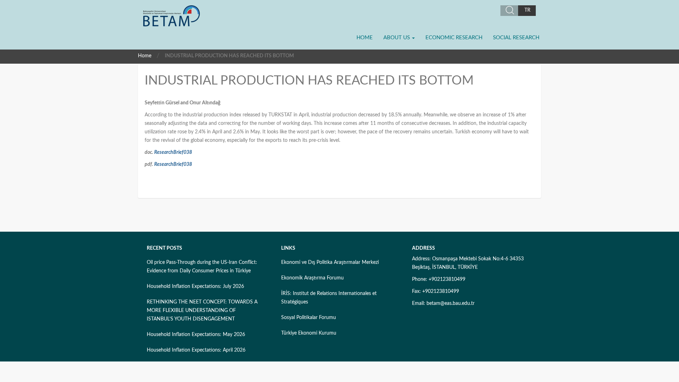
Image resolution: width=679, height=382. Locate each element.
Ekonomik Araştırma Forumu (312, 278)
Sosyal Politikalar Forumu (308, 317)
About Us (397, 37)
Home (364, 37)
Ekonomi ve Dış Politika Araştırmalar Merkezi (330, 262)
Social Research (516, 37)
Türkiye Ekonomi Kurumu (308, 333)
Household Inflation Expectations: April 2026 (196, 350)
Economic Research (453, 37)
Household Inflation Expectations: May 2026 (196, 334)
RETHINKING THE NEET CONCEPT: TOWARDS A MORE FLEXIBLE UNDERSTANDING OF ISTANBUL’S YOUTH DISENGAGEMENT (202, 311)
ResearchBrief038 (173, 152)
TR (527, 10)
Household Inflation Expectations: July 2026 (195, 286)
